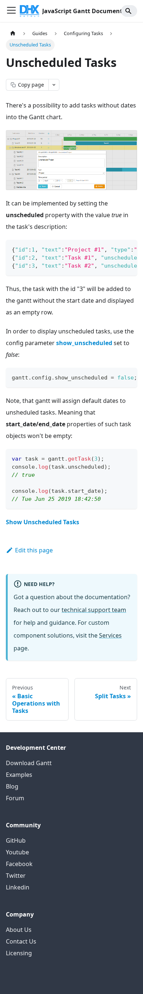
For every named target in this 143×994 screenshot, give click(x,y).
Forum (15, 798)
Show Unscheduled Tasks (42, 522)
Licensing (19, 953)
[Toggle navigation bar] (11, 11)
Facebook (19, 864)
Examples (19, 775)
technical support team (94, 610)
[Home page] (13, 33)
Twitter (16, 876)
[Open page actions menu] (53, 85)
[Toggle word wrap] (115, 249)
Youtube (17, 852)
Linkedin (17, 887)
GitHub (16, 840)
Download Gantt (29, 763)
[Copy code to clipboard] (128, 249)
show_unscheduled (84, 343)
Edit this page (34, 550)
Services (110, 635)
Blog (12, 786)
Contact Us (21, 941)
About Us (19, 930)
